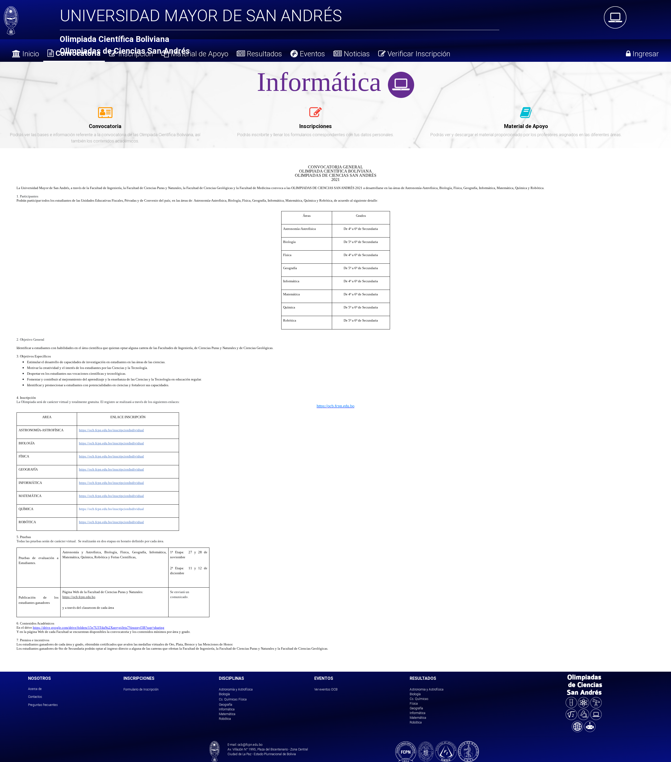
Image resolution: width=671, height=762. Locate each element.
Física (243, 699)
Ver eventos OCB (326, 689)
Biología (224, 694)
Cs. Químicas (228, 699)
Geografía (225, 704)
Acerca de (35, 689)
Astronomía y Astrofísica (236, 689)
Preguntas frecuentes (43, 705)
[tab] (105, 115)
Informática (227, 709)
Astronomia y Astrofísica (426, 689)
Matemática (227, 714)
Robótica (225, 719)
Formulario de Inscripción (141, 689)
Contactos (35, 697)
